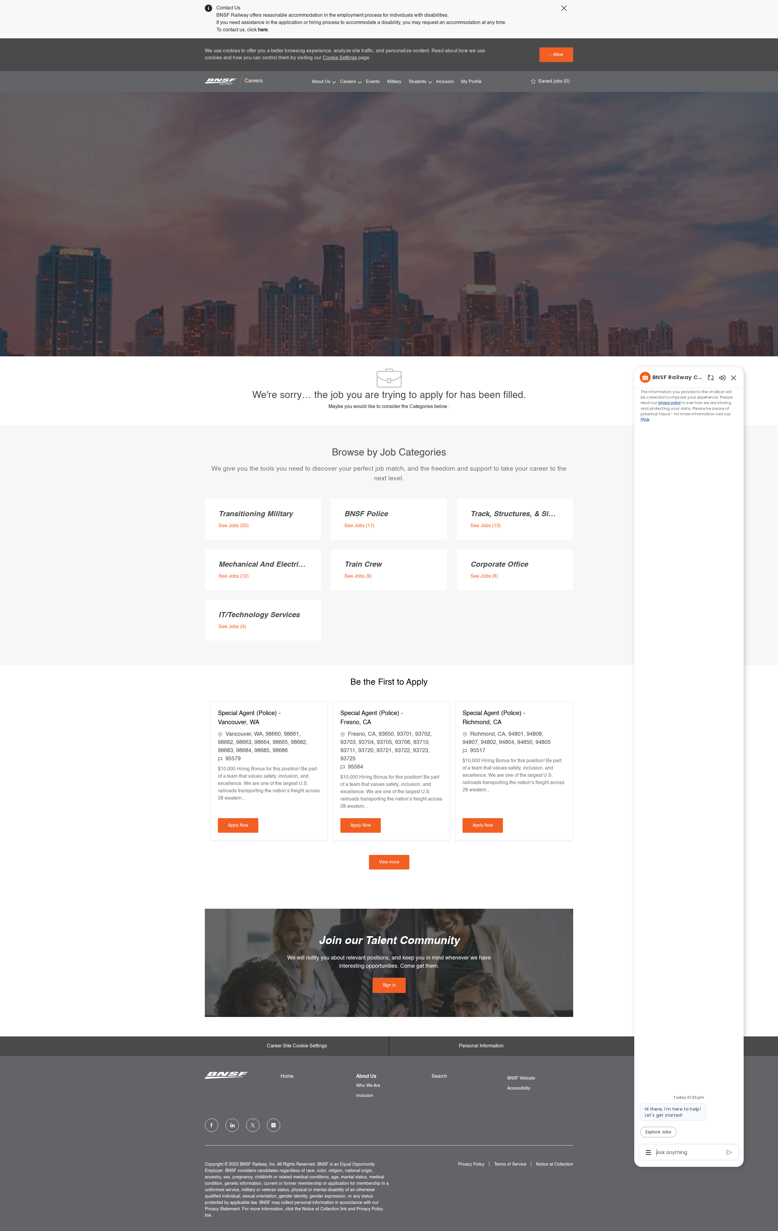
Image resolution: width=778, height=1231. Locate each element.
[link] (389, 985)
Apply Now (243, 825)
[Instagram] (273, 1125)
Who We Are (368, 1086)
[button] (389, 862)
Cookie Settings (340, 58)
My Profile (471, 81)
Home (287, 1076)
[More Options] (648, 1152)
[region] (689, 764)
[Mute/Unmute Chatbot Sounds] (722, 377)
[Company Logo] (235, 81)
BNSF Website (521, 1078)
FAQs (645, 420)
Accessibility (518, 1088)
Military (394, 81)
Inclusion (445, 81)
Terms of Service (510, 1164)
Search (439, 1076)
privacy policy (669, 403)
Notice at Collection (554, 1164)
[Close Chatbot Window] (734, 377)
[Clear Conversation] (710, 377)
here (263, 30)
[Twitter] (253, 1125)
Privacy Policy (471, 1164)
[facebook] (211, 1125)
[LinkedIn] (232, 1125)
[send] (729, 1152)
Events (373, 81)
